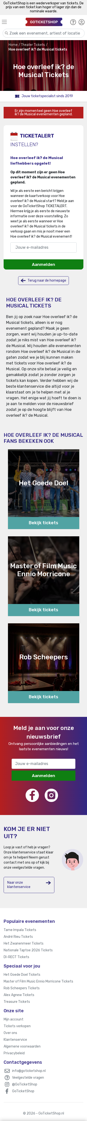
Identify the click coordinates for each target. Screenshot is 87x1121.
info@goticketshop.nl (29, 1071)
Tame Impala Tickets (20, 930)
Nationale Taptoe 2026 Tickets (28, 950)
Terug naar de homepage (46, 280)
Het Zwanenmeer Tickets (24, 943)
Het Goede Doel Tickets (22, 975)
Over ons (10, 1033)
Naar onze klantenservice (18, 885)
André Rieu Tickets (18, 937)
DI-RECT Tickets (16, 957)
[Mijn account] (81, 22)
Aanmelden (43, 264)
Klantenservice (15, 1040)
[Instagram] (51, 795)
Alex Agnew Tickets (19, 995)
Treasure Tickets (17, 1002)
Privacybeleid (14, 1053)
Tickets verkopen (17, 1026)
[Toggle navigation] (10, 22)
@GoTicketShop (24, 1084)
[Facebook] (32, 795)
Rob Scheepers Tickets (22, 988)
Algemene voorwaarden (22, 1046)
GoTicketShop (23, 1091)
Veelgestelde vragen (28, 1078)
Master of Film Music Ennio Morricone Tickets (38, 981)
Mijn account (13, 1019)
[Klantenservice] (73, 22)
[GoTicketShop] (44, 22)
